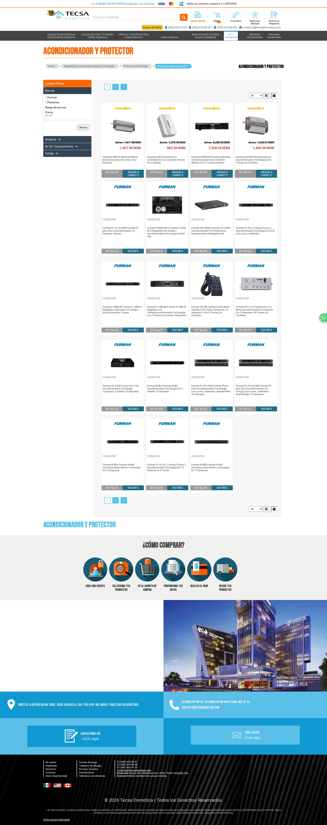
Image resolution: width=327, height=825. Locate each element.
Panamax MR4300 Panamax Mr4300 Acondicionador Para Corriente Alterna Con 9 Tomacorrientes (210, 160)
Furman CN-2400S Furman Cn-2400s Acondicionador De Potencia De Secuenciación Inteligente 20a (210, 230)
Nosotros (51, 769)
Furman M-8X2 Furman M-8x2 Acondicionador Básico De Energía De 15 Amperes (210, 467)
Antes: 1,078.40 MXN (172, 142)
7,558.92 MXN (219, 148)
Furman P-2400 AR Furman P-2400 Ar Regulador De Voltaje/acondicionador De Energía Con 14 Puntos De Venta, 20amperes (167, 311)
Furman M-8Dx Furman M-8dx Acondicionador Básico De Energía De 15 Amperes (122, 467)
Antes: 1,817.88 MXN (128, 142)
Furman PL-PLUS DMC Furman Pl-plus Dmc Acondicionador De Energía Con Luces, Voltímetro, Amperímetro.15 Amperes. (254, 390)
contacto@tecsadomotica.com (262, 27)
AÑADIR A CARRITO (133, 174)
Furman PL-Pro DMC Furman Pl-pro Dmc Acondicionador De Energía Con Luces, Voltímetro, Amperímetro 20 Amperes (211, 390)
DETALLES (112, 172)
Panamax (53, 102)
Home (51, 66)
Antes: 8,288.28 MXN (217, 142)
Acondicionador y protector (172, 66)
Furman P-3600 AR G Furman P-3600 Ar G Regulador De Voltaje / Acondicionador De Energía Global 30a (166, 232)
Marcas (49, 90)
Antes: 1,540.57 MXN (261, 142)
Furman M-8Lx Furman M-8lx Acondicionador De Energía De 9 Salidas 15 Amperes (164, 388)
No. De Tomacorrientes (59, 146)
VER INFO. (133, 251)
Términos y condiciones (92, 775)
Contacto (51, 772)
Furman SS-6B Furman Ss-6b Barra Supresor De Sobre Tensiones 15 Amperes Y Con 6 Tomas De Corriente (210, 311)
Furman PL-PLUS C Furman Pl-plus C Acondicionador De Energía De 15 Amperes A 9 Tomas (166, 467)
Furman (52, 97)
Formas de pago (88, 762)
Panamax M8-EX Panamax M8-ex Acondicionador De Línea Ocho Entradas (120, 160)
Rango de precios (55, 107)
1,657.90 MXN (130, 148)
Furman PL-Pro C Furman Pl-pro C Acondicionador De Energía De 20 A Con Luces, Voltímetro (255, 230)
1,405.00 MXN (263, 148)
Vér (231, 36)
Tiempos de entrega (90, 765)
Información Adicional (56, 819)
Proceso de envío (88, 769)
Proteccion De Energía (136, 66)
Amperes (50, 139)
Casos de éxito (152, 27)
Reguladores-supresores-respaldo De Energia (89, 66)
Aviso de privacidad (56, 775)
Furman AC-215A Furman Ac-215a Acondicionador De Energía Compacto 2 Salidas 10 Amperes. (121, 388)
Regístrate (51, 765)
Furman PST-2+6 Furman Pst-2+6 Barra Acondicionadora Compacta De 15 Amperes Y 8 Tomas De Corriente (254, 311)
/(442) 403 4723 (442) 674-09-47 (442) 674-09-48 (212, 27)
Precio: (49, 112)
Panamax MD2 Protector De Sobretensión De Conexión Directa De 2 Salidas (166, 160)
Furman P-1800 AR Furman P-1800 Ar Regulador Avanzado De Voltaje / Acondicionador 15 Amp (122, 309)
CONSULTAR (109, 219)
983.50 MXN (176, 148)
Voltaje (49, 153)
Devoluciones (86, 772)
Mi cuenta (51, 762)
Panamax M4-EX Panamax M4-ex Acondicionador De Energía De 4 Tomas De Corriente (253, 160)
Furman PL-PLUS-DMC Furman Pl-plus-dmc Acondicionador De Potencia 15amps (121, 230)
